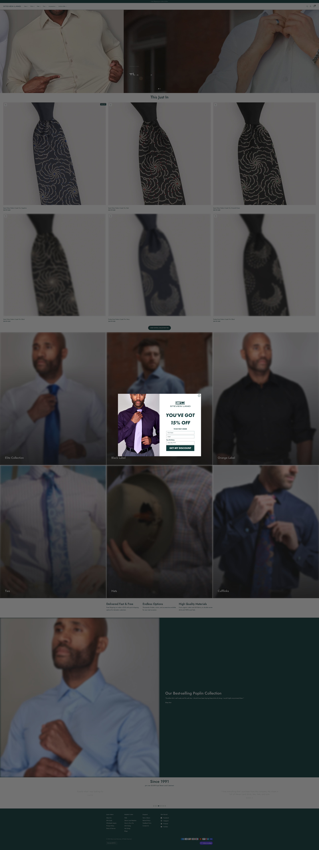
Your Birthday (170, 440)
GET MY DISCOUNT (180, 448)
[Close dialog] (199, 395)
